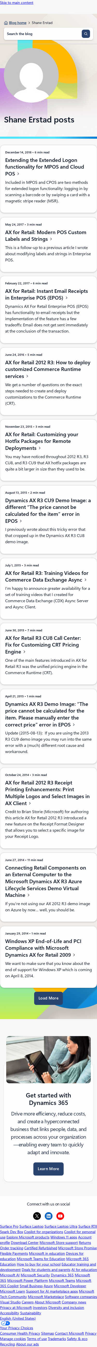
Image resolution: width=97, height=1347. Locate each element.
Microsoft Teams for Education (41, 1259)
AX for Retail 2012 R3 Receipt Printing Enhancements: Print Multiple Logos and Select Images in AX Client (47, 793)
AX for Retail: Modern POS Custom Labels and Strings (45, 235)
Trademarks (57, 1339)
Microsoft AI (10, 1275)
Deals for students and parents (46, 1270)
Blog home (17, 23)
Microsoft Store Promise (77, 1248)
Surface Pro (9, 1226)
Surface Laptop (31, 1226)
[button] (48, 998)
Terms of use (37, 1339)
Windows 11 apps (63, 1237)
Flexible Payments (14, 1253)
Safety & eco (77, 1339)
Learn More (48, 1169)
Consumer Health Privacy (20, 1333)
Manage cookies (13, 1339)
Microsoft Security (35, 1275)
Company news (74, 1302)
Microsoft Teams (62, 1280)
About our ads (27, 1344)
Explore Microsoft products (27, 1237)
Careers (28, 1302)
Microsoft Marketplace (46, 1297)
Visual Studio (10, 1302)
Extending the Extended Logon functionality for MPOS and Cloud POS (44, 167)
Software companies (81, 1297)
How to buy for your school (39, 1264)
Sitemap (47, 1333)
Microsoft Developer (70, 1286)
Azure (48, 1286)
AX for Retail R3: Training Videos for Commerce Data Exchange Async (46, 576)
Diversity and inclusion (66, 1307)
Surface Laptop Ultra (60, 1226)
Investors (40, 1307)
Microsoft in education (47, 1253)
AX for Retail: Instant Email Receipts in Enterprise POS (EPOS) (46, 294)
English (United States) (18, 1318)
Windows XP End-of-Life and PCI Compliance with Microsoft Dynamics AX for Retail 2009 (43, 948)
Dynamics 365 (62, 1275)
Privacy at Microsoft (16, 1307)
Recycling (7, 1344)
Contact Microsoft (69, 1333)
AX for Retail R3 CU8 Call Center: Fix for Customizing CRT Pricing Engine (43, 645)
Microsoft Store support (59, 1243)
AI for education (84, 1270)
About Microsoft (48, 1302)
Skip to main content (16, 3)
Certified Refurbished (40, 1248)
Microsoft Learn (12, 1291)
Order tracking (11, 1248)
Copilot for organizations (43, 1232)
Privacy (90, 1333)
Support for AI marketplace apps (52, 1291)
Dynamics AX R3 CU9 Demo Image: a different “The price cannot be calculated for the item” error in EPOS (48, 510)
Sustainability (30, 1313)
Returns (85, 1243)
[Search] (86, 34)
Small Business (31, 1286)
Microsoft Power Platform (27, 1280)
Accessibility (9, 1313)
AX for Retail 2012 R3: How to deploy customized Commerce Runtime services (47, 369)
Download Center (25, 1243)
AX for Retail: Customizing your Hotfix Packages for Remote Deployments (41, 441)
